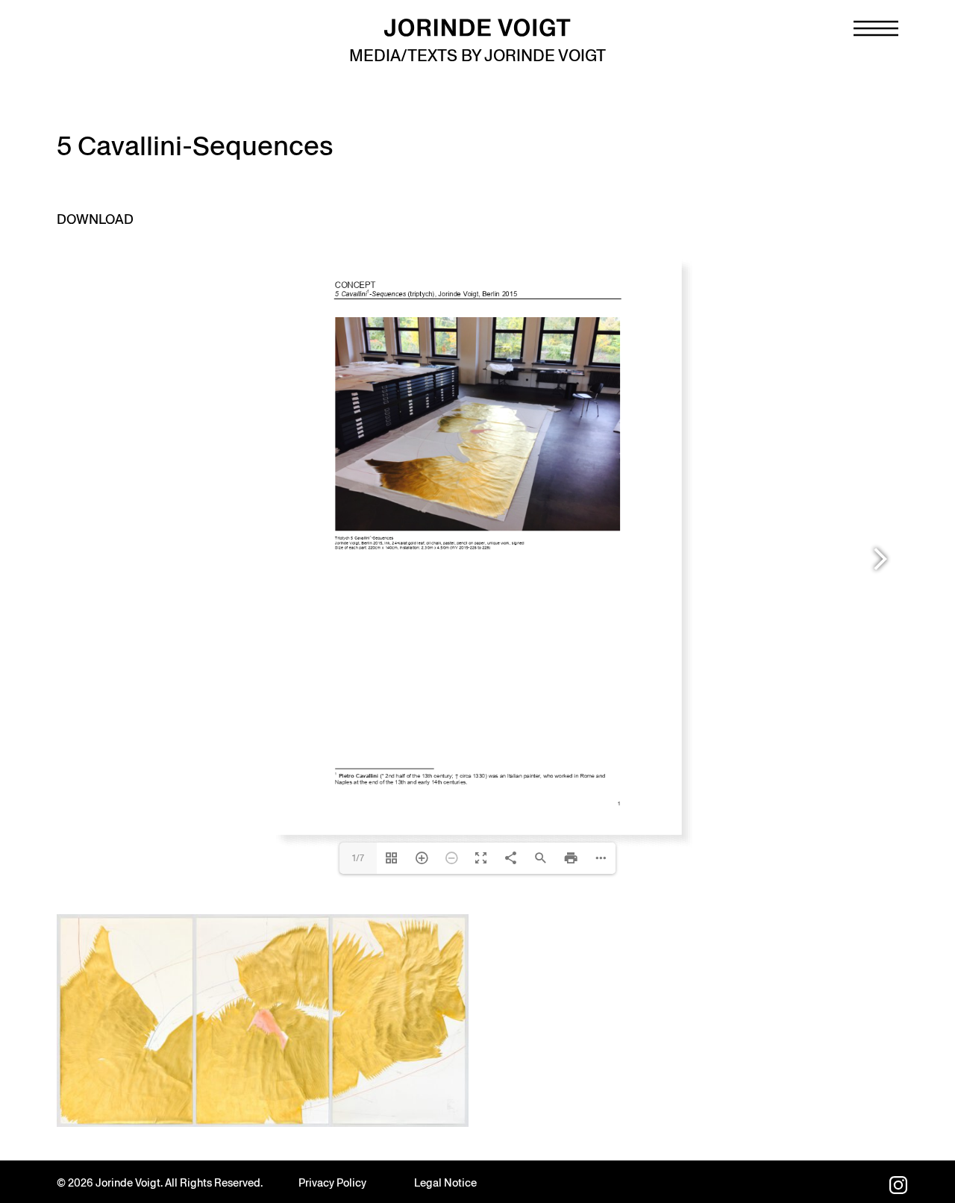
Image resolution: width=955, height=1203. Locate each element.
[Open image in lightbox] (263, 1020)
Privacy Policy (332, 1182)
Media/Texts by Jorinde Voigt (477, 55)
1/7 (358, 858)
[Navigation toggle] (876, 28)
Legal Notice (445, 1182)
